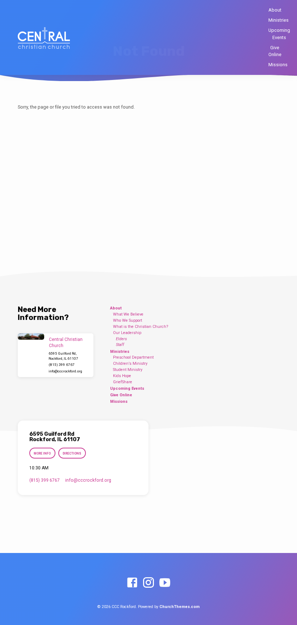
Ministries (278, 20)
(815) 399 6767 (62, 365)
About (274, 10)
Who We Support (127, 320)
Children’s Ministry (130, 363)
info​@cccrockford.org (65, 371)
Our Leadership (127, 332)
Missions (278, 64)
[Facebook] (132, 583)
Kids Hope (122, 375)
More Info (42, 453)
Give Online (274, 51)
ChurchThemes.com (179, 606)
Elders (121, 339)
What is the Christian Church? (140, 326)
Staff (120, 344)
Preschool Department (133, 357)
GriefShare (122, 382)
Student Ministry (127, 369)
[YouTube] (164, 583)
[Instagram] (148, 583)
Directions (72, 453)
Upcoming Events (279, 34)
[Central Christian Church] (31, 336)
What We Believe (128, 314)
